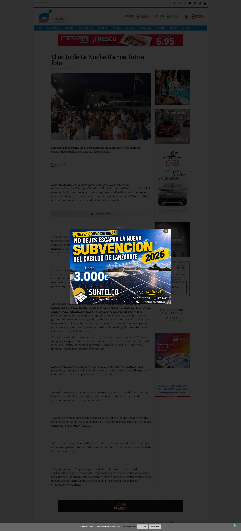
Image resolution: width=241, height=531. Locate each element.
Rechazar (155, 527)
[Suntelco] (120, 266)
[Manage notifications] (235, 525)
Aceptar (142, 527)
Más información (129, 527)
